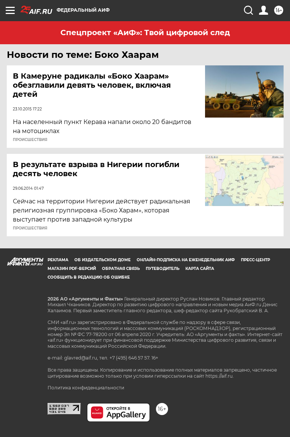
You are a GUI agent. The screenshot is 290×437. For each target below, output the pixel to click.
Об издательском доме (102, 259)
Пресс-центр (255, 259)
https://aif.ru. (219, 376)
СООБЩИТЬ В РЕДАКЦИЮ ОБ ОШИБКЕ (89, 277)
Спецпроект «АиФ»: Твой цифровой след (145, 32)
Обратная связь (121, 268)
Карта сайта (199, 268)
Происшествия (30, 140)
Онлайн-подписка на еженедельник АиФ (186, 259)
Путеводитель (162, 268)
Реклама (58, 259)
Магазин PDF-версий (72, 268)
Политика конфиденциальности (86, 388)
